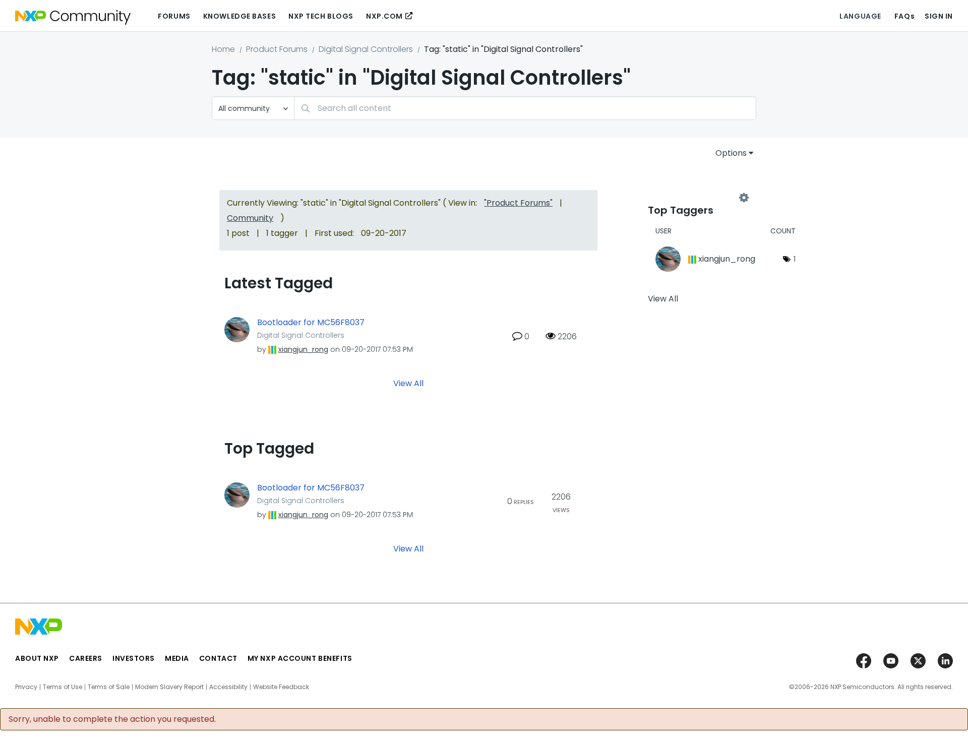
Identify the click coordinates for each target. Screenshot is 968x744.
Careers (85, 658)
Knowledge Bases (239, 16)
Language (860, 16)
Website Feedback (281, 687)
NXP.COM (384, 16)
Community (250, 218)
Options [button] (731, 153)
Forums (174, 16)
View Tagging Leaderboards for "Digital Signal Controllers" (695, 197)
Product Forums (277, 49)
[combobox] (525, 108)
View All (408, 383)
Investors (133, 658)
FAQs (904, 16)
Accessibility (228, 687)
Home (223, 49)
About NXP (37, 658)
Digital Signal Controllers (366, 49)
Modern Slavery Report (169, 687)
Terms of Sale (109, 687)
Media (177, 658)
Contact (218, 658)
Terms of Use (62, 687)
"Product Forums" (518, 203)
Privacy (26, 687)
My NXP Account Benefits (300, 658)
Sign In (939, 16)
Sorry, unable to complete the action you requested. (112, 719)
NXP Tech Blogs (320, 16)
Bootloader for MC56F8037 (311, 322)
